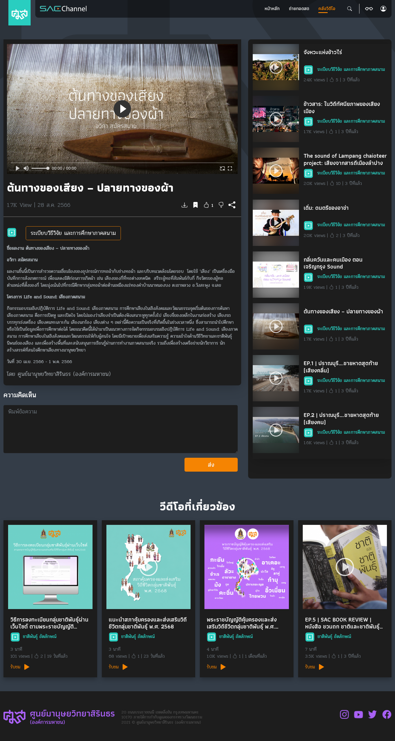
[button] (369, 9)
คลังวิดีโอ (326, 8)
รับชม (16, 666)
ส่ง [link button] (211, 464)
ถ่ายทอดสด (299, 8)
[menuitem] (272, 8)
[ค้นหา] (350, 9)
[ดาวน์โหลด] (184, 205)
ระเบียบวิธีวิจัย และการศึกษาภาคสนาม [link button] (73, 233)
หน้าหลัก (272, 8)
